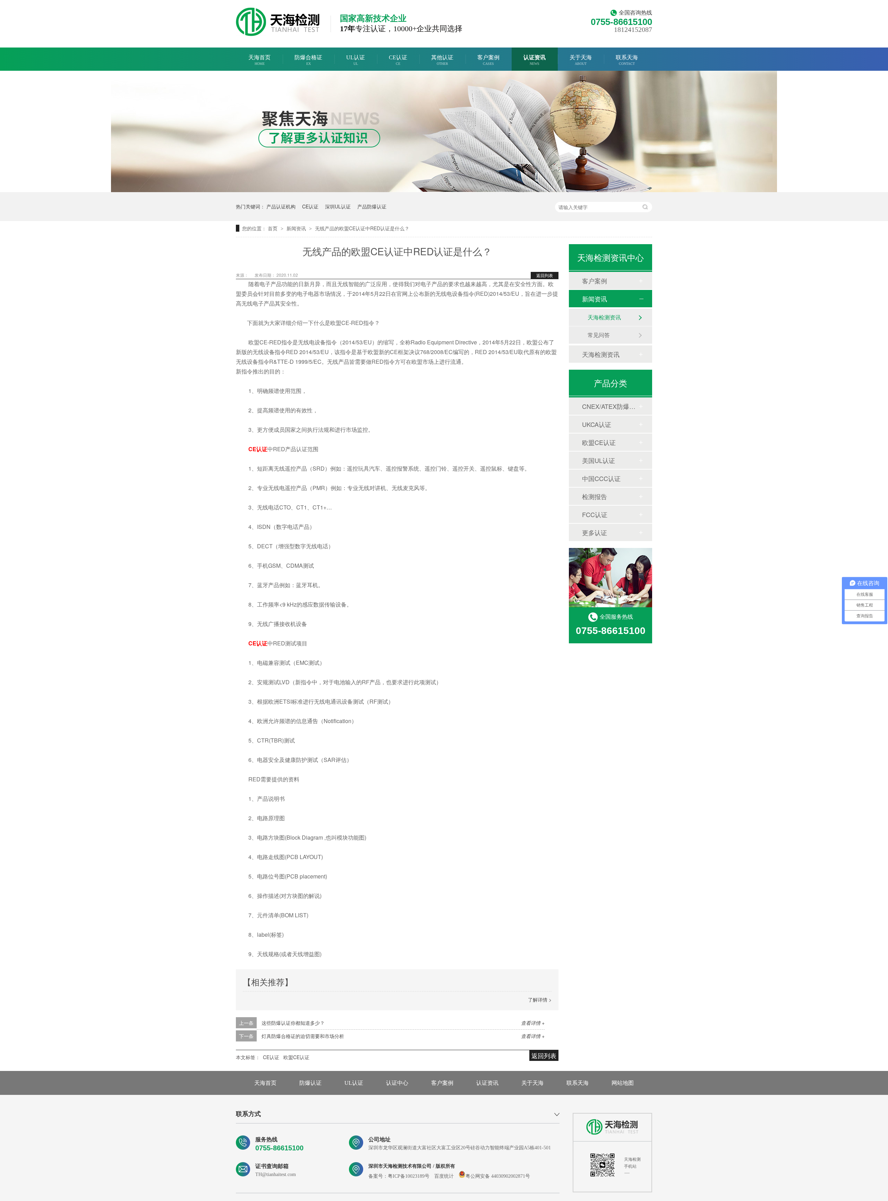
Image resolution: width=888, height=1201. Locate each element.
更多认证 (594, 532)
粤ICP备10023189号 (408, 1176)
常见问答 (599, 335)
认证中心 (397, 1083)
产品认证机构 (281, 206)
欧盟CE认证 (296, 1057)
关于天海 (581, 60)
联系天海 (627, 60)
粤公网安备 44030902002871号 (498, 1176)
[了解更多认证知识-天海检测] (444, 190)
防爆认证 (310, 1083)
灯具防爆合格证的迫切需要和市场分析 (303, 1035)
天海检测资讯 (604, 317)
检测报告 (594, 496)
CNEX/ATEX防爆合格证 (610, 406)
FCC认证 (594, 514)
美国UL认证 (598, 460)
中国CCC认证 (601, 478)
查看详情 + (533, 1022)
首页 (273, 228)
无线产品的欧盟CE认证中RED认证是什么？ (362, 228)
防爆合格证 (308, 60)
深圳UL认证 (338, 206)
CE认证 (398, 60)
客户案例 (488, 60)
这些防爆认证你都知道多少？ (293, 1022)
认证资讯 (534, 60)
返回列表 (544, 275)
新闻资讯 (297, 228)
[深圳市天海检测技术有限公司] (612, 1127)
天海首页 (259, 60)
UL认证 (355, 60)
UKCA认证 (596, 424)
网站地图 (623, 1083)
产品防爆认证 (371, 206)
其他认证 (442, 60)
